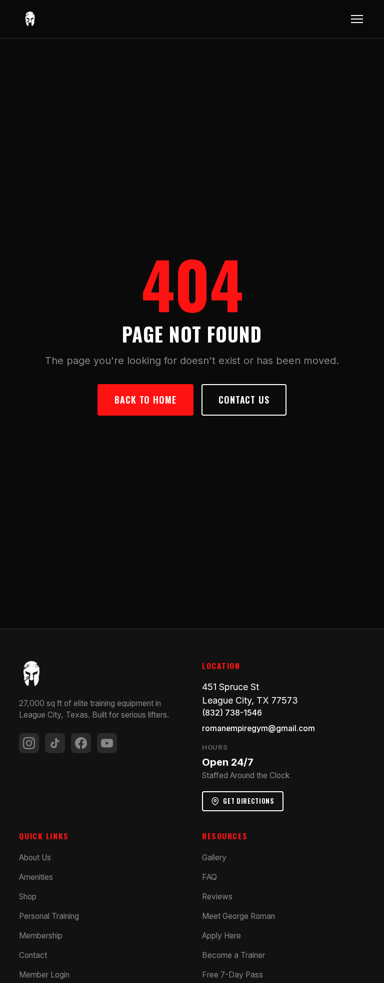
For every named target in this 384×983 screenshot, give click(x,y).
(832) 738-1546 (232, 713)
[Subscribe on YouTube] (107, 743)
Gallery (214, 857)
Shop (27, 896)
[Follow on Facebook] (81, 743)
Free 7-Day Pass (232, 974)
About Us (35, 857)
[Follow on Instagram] (29, 743)
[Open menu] (357, 19)
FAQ (209, 877)
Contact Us (244, 399)
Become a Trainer (233, 955)
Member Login (44, 974)
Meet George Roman (238, 916)
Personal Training (49, 916)
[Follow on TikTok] (55, 743)
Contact (33, 955)
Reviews (217, 896)
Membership (40, 935)
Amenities (36, 877)
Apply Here (221, 935)
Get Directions (248, 801)
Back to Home (145, 399)
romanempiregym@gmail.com (258, 728)
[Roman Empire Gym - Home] (30, 19)
